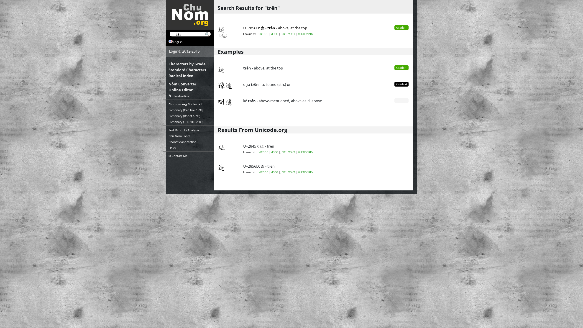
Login (173, 51)
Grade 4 (401, 84)
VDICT (291, 34)
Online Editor (181, 89)
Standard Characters (187, 69)
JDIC (283, 34)
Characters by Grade (187, 64)
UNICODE (262, 34)
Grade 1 (401, 68)
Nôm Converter (182, 84)
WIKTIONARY (305, 34)
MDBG (274, 34)
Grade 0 (401, 100)
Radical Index (181, 75)
